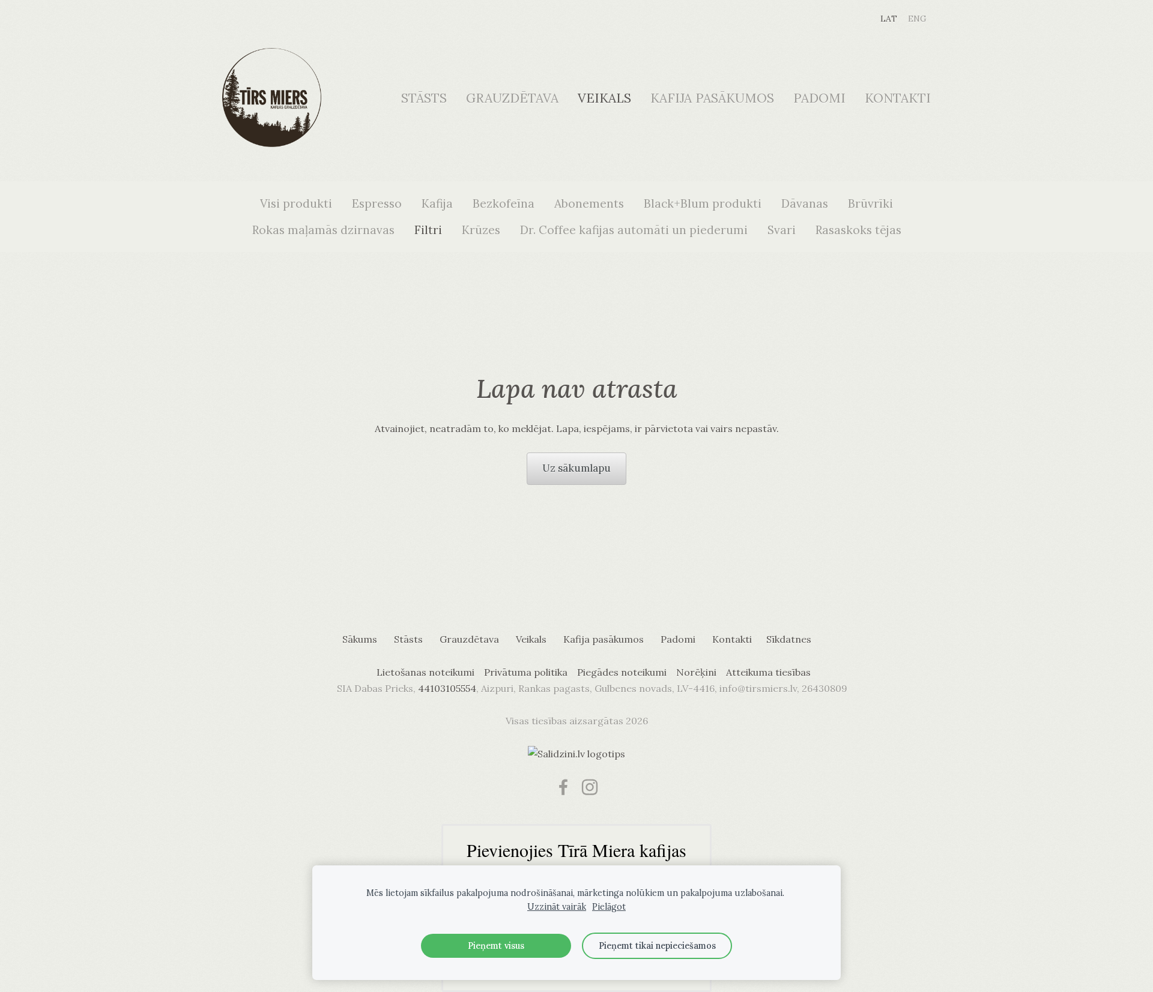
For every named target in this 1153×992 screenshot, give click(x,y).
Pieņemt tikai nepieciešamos (657, 945)
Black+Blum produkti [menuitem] (702, 203)
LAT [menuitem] (888, 18)
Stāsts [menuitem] (424, 98)
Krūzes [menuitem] (481, 230)
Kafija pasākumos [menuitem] (712, 98)
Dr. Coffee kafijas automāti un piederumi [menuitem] (634, 230)
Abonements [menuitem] (589, 203)
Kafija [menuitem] (437, 203)
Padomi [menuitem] (819, 98)
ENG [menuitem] (917, 18)
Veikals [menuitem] (604, 98)
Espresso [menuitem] (377, 203)
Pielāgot (609, 906)
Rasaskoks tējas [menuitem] (858, 230)
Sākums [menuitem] (359, 639)
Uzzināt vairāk (556, 906)
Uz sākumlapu (576, 468)
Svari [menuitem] (781, 230)
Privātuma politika (525, 672)
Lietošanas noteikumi (425, 672)
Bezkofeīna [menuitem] (503, 203)
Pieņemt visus (496, 945)
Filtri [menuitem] (428, 230)
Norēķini (696, 672)
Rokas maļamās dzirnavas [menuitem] (323, 230)
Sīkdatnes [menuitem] (788, 639)
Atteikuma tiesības (768, 672)
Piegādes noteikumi (622, 672)
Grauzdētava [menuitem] (512, 98)
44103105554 (447, 688)
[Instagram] (590, 787)
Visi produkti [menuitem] (296, 203)
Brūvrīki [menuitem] (870, 203)
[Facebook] (563, 787)
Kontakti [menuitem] (898, 98)
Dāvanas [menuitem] (804, 203)
